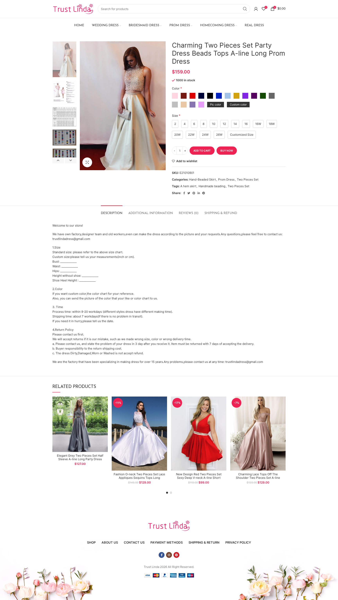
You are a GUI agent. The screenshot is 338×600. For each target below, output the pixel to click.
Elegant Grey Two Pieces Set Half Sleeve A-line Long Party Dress (80, 457)
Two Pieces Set (247, 179)
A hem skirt (188, 186)
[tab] (111, 211)
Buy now (226, 150)
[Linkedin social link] (198, 193)
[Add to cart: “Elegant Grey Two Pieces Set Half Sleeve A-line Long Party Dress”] (105, 402)
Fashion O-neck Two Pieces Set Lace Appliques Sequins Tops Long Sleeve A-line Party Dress (139, 477)
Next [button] (70, 160)
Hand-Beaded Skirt (202, 179)
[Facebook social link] (184, 193)
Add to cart (202, 150)
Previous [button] (58, 160)
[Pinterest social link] (193, 193)
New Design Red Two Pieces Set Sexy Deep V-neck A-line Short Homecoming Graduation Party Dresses (198, 479)
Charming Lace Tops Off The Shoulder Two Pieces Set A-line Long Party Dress (258, 477)
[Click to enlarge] (87, 162)
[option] (64, 59)
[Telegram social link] (203, 193)
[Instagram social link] (169, 555)
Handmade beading (212, 186)
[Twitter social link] (188, 193)
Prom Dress (226, 179)
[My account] (256, 9)
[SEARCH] (245, 8)
